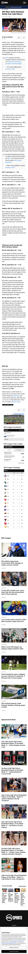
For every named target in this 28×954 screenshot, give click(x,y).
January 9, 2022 (10, 69)
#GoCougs (18, 61)
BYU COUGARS (5, 9)
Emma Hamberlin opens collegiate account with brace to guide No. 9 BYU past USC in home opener (13, 676)
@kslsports (8, 162)
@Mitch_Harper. (16, 402)
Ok (26, 928)
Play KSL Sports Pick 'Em (16, 7)
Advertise (14, 925)
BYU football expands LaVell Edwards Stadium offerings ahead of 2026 (13, 705)
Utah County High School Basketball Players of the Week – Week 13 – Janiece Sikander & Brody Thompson (13, 797)
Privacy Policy (20, 940)
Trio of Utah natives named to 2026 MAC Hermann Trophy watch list (13, 620)
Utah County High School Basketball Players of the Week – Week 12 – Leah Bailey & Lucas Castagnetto (13, 877)
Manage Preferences (14, 947)
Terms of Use (13, 940)
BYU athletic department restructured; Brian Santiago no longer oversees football (12, 563)
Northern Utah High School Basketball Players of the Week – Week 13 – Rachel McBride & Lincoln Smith (12, 771)
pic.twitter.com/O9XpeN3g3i (13, 63)
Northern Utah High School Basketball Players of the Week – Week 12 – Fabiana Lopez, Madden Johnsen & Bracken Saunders (13, 851)
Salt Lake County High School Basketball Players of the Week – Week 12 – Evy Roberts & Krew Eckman (12, 824)
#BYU (7, 57)
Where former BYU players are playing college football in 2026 (12, 648)
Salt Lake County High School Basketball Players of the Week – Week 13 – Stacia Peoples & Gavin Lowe (13, 744)
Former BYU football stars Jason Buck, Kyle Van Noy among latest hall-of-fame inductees (12, 592)
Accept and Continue (14, 951)
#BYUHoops (10, 61)
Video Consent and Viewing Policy (8, 943)
